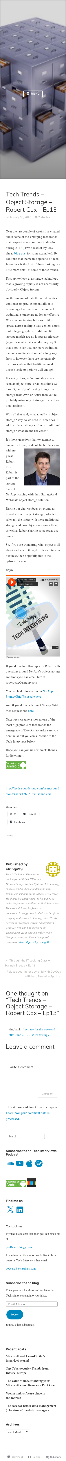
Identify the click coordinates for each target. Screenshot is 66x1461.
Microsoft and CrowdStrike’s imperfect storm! (25, 1358)
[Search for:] (25, 1136)
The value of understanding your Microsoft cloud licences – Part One (30, 1382)
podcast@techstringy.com (21, 1268)
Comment (47, 1093)
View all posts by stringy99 (34, 942)
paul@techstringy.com (19, 1247)
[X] (10, 1209)
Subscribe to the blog (22, 1283)
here (31, 711)
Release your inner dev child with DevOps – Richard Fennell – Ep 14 (33, 974)
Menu (35, 94)
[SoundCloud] (10, 1163)
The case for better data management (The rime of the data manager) (31, 1407)
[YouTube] (19, 1163)
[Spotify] (38, 1163)
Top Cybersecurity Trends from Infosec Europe (27, 1370)
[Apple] (29, 1163)
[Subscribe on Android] (16, 767)
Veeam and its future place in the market (25, 1395)
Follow (15, 1314)
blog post (20, 253)
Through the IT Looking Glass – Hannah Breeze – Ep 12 (27, 963)
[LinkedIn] (19, 1209)
